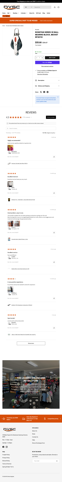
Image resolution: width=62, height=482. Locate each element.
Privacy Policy (6, 457)
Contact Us (35, 437)
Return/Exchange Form (38, 443)
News (33, 434)
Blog (44, 13)
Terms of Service (6, 463)
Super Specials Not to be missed (24, 21)
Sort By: (45, 133)
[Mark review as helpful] (54, 157)
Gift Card (38, 13)
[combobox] (37, 7)
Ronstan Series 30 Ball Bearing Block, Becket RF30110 (15, 25)
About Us (31, 13)
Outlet (48, 13)
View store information (42, 74)
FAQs (33, 440)
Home (4, 13)
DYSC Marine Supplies (10, 476)
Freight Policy (6, 454)
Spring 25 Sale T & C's (8, 466)
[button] (58, 7)
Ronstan (37, 29)
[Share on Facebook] (44, 92)
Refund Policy (6, 460)
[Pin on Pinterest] (47, 92)
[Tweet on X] (41, 92)
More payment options (47, 66)
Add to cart (52, 57)
